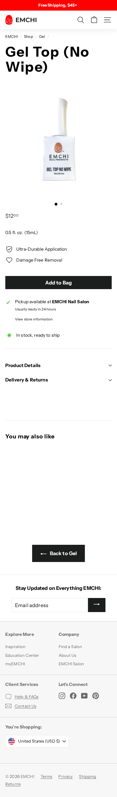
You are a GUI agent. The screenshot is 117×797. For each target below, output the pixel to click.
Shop (28, 36)
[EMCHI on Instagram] (62, 695)
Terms (46, 776)
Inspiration (15, 646)
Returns (13, 783)
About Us (67, 655)
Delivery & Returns (26, 380)
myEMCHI (15, 663)
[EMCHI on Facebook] (73, 695)
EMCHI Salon (71, 663)
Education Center (22, 655)
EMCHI (11, 36)
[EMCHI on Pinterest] (95, 695)
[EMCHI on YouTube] (84, 695)
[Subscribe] (96, 605)
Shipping (87, 776)
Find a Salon (70, 646)
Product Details (23, 365)
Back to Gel (63, 553)
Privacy (65, 776)
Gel (42, 36)
